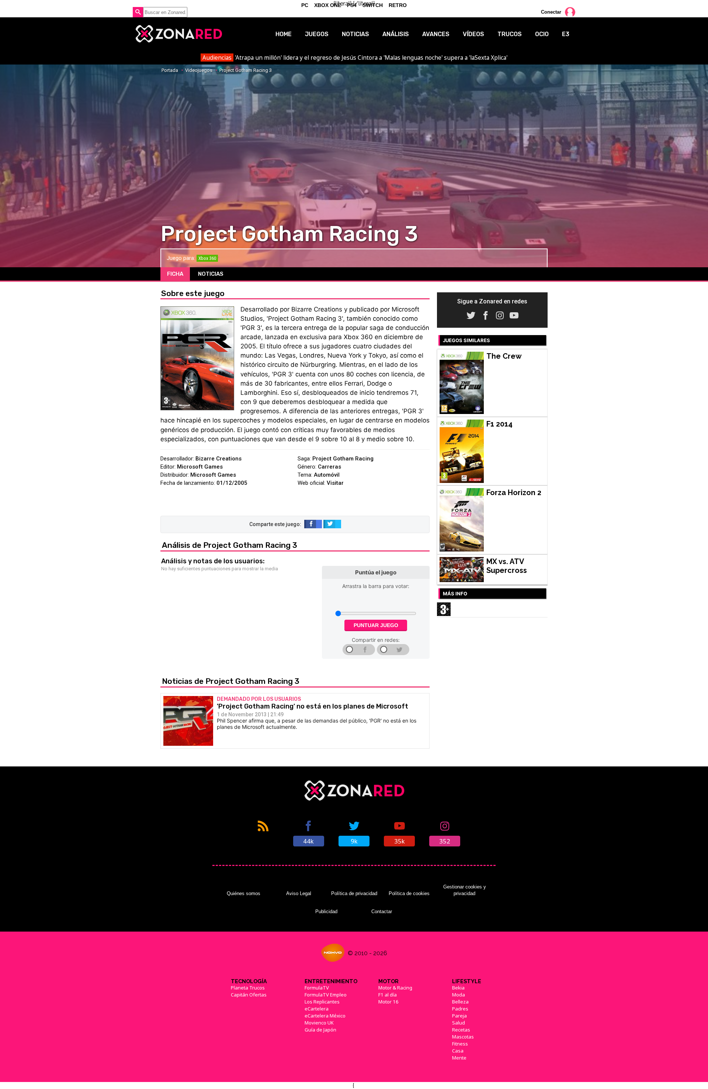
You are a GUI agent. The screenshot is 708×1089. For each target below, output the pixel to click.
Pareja (459, 1015)
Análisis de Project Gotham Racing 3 (229, 545)
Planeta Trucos (248, 987)
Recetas (461, 1029)
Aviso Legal (298, 893)
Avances (436, 34)
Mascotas (463, 1036)
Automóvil (327, 475)
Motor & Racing (395, 987)
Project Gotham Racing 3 (245, 70)
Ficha (175, 274)
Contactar (381, 911)
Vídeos (473, 34)
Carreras (329, 466)
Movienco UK (319, 1022)
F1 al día (387, 994)
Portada (170, 70)
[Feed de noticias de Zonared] (263, 832)
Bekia (458, 987)
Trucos (509, 34)
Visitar (335, 483)
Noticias (355, 34)
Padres (460, 1008)
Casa (458, 1050)
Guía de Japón (320, 1029)
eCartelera (317, 1008)
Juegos (317, 34)
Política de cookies (409, 893)
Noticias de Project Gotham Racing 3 (230, 681)
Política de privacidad (354, 893)
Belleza (460, 1001)
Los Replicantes (322, 1001)
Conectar (551, 12)
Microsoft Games (200, 466)
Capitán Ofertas (249, 994)
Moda (458, 994)
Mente (459, 1057)
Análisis (395, 34)
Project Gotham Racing (343, 458)
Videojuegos (198, 70)
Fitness (460, 1043)
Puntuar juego (376, 625)
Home (283, 34)
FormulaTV (317, 987)
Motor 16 (388, 1001)
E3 (565, 34)
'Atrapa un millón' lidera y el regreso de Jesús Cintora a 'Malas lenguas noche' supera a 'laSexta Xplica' (354, 57)
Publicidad (326, 911)
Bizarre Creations (218, 458)
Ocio (542, 34)
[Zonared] (178, 33)
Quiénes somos (243, 893)
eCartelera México (325, 1015)
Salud (458, 1022)
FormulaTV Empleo (326, 994)
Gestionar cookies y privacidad (464, 890)
